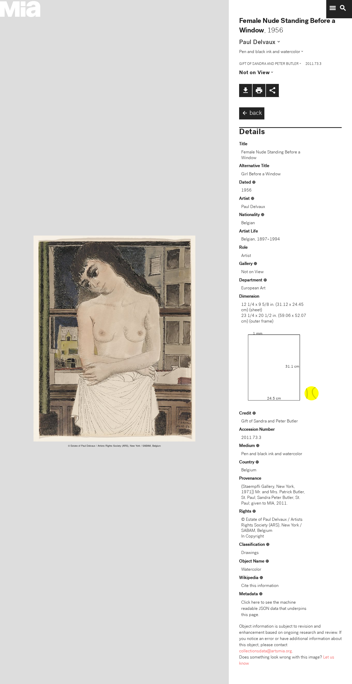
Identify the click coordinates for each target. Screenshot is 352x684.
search (343, 8)
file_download (245, 90)
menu (333, 8)
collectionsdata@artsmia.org (265, 651)
